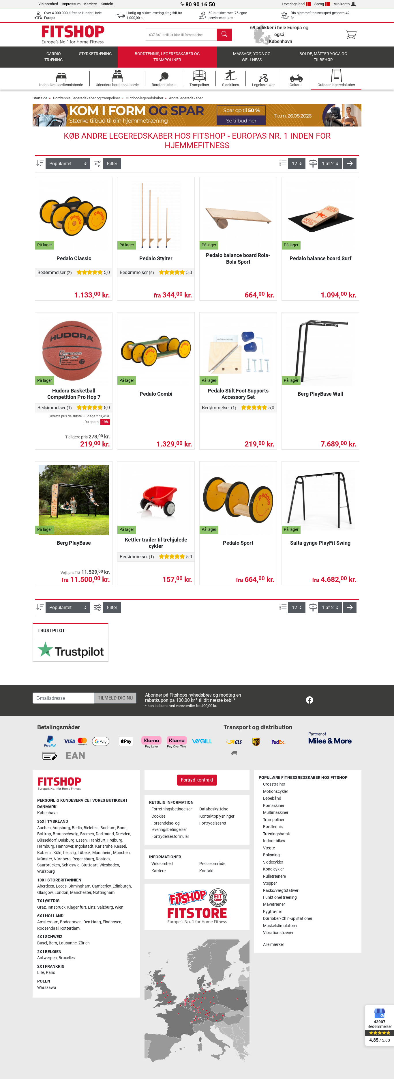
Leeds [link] (61, 886)
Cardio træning (53, 57)
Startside (40, 98)
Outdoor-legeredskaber (144, 98)
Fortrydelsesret (212, 823)
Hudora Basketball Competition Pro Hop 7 (73, 394)
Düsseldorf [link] (47, 840)
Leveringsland (293, 4)
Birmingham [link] (79, 886)
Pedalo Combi (156, 394)
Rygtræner (272, 911)
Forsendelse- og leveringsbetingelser (169, 826)
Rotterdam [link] (70, 928)
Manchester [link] (80, 892)
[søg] (224, 35)
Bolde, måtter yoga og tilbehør (323, 57)
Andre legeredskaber (186, 98)
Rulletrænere (274, 876)
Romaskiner (273, 805)
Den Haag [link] (92, 922)
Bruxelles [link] (67, 957)
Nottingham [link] (104, 892)
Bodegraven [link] (71, 922)
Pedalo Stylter (155, 258)
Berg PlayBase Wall (320, 394)
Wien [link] (119, 907)
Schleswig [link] (71, 865)
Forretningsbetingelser (171, 809)
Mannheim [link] (101, 852)
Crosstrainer (274, 784)
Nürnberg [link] (62, 859)
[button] (350, 163)
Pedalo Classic (74, 258)
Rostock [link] (103, 859)
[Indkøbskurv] (352, 35)
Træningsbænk (276, 833)
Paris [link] (50, 972)
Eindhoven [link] (112, 922)
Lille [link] (40, 972)
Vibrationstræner (278, 932)
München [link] (121, 852)
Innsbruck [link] (56, 907)
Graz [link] (41, 907)
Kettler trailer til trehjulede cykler (156, 543)
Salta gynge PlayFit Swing (320, 543)
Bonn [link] (122, 827)
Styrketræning (95, 53)
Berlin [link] (77, 827)
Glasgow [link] (45, 892)
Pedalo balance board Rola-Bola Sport (238, 258)
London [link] (61, 892)
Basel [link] (42, 943)
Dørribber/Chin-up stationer (287, 918)
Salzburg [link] (105, 907)
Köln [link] (57, 852)
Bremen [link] (87, 833)
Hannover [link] (64, 846)
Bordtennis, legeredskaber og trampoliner (167, 57)
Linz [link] (91, 907)
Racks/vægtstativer (281, 890)
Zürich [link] (84, 943)
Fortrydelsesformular (170, 836)
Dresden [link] (123, 833)
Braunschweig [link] (65, 833)
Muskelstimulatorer (280, 925)
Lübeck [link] (84, 852)
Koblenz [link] (44, 852)
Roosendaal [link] (48, 928)
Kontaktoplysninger (216, 816)
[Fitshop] (73, 34)
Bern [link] (53, 943)
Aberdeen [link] (45, 886)
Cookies (158, 816)
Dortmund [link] (105, 833)
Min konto (341, 4)
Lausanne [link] (68, 943)
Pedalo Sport (238, 543)
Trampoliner (273, 819)
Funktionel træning (280, 897)
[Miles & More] (330, 738)
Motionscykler (275, 791)
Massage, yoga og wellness (252, 57)
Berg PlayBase (74, 543)
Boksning (271, 855)
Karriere (90, 4)
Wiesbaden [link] (109, 865)
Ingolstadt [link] (84, 846)
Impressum (71, 4)
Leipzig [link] (69, 852)
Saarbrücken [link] (48, 865)
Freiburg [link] (114, 840)
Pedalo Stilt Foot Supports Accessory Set (238, 394)
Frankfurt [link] (97, 840)
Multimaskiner (275, 812)
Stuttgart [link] (89, 865)
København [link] (47, 812)
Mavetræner (274, 904)
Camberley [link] (101, 886)
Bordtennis (273, 826)
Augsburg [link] (61, 827)
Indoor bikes (274, 840)
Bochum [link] (107, 827)
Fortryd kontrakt (197, 780)
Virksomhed (48, 4)
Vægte (269, 848)
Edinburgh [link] (121, 886)
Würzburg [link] (46, 871)
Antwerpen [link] (47, 957)
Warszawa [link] (46, 987)
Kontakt (107, 4)
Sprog (319, 4)
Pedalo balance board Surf (320, 258)
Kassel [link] (120, 846)
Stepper (270, 883)
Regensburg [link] (83, 859)
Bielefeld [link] (91, 827)
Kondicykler (273, 869)
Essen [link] (81, 840)
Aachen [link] (44, 827)
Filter (112, 163)
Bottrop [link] (44, 833)
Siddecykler (273, 862)
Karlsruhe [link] (103, 846)
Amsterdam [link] (47, 922)
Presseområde (212, 863)
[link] (70, 649)
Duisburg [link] (66, 840)
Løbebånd (272, 798)
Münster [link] (44, 859)
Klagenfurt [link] (76, 907)
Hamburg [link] (45, 846)
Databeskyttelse (213, 809)
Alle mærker (273, 944)
